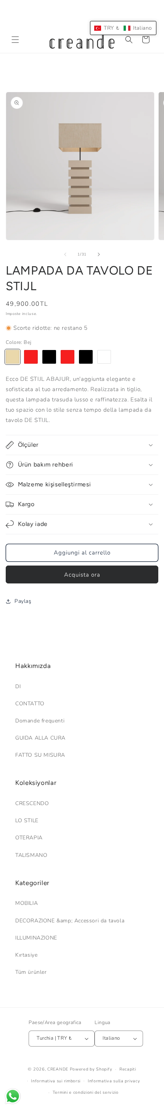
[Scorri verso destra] (98, 254)
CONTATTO (30, 703)
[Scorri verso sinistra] (65, 254)
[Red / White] (67, 357)
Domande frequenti (39, 720)
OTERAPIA (29, 837)
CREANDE (57, 1069)
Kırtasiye (26, 955)
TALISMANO (31, 855)
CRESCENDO (32, 803)
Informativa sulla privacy (114, 1081)
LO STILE (27, 820)
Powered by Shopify (91, 1069)
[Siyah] (49, 357)
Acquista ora (82, 574)
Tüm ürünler (31, 972)
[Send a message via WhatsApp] (13, 1096)
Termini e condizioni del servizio (86, 1092)
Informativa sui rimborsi (55, 1081)
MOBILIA (26, 903)
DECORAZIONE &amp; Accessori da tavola (69, 920)
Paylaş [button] (23, 601)
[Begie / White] (104, 357)
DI (18, 686)
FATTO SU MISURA (40, 755)
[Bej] (12, 357)
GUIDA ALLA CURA (40, 737)
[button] (15, 39)
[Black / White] (86, 357)
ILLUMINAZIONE (36, 937)
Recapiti (127, 1069)
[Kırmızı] (31, 357)
